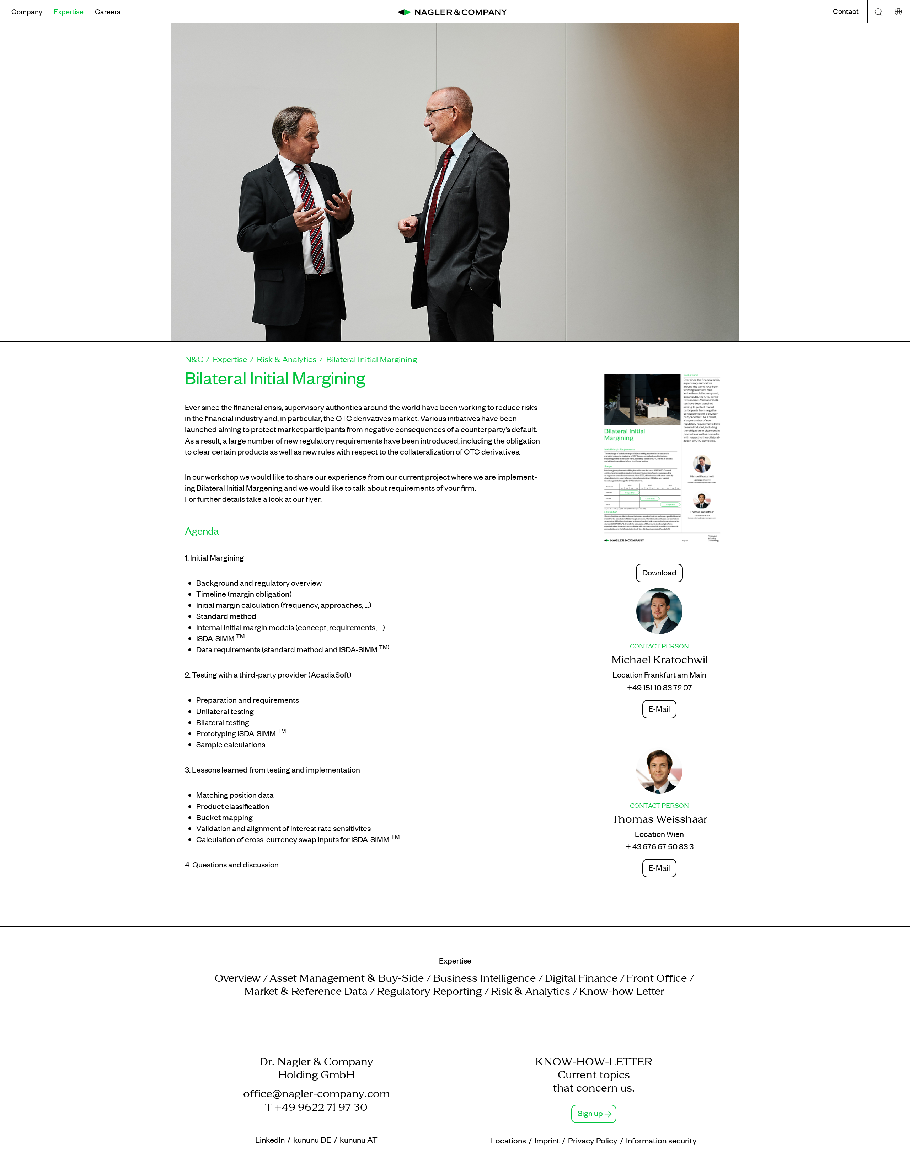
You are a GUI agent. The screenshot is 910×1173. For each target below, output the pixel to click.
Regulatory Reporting (429, 991)
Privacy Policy (592, 1140)
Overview (238, 978)
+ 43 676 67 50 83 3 (660, 846)
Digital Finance (581, 978)
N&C (194, 359)
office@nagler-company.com (316, 1093)
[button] (27, 11)
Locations (508, 1140)
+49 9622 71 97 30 (321, 1107)
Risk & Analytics (286, 359)
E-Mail (659, 708)
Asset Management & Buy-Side (346, 978)
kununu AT (359, 1139)
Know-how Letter (621, 991)
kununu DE (312, 1139)
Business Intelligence (484, 978)
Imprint (547, 1140)
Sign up (590, 1113)
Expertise (230, 359)
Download (659, 572)
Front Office (656, 978)
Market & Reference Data (306, 991)
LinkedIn (270, 1139)
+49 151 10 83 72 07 (659, 687)
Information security (661, 1140)
